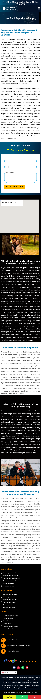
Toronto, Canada (13, 651)
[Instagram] (18, 667)
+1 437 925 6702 (12, 640)
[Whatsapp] (22, 667)
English (6, 672)
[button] (39, 8)
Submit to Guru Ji (14, 187)
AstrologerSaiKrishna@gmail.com (18, 645)
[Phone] (34, 697)
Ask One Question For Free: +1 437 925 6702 (20, 3)
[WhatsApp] (22, 697)
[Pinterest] (27, 667)
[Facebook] (14, 667)
